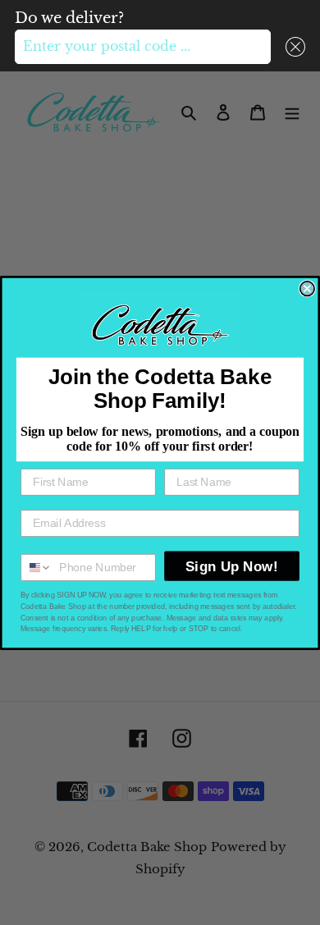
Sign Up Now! (231, 565)
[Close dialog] (307, 288)
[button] (291, 47)
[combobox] (143, 47)
